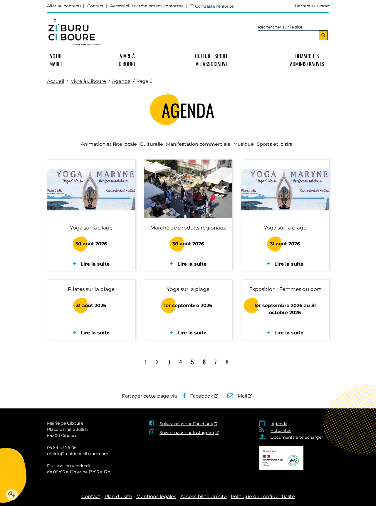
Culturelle (151, 144)
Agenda (121, 81)
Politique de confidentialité (263, 496)
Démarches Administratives (307, 60)
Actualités (281, 430)
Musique (243, 144)
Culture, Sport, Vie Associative (211, 60)
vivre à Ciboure (127, 60)
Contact (95, 6)
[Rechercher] (323, 35)
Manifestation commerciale (198, 144)
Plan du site (118, 496)
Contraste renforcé (214, 6)
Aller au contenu (64, 6)
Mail (242, 396)
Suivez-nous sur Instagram (187, 432)
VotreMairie (56, 60)
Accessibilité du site (203, 496)
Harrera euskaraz (312, 6)
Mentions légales (156, 496)
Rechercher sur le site (280, 27)
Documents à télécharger (296, 437)
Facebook (201, 396)
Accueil (55, 81)
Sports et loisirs (274, 144)
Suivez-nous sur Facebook (186, 423)
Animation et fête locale (109, 144)
